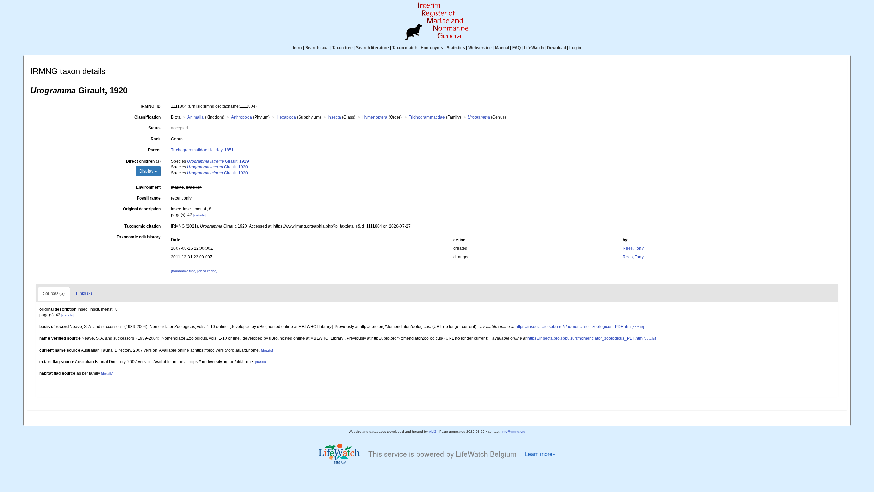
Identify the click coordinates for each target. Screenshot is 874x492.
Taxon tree (342, 47)
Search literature (372, 47)
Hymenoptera (374, 117)
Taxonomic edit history (139, 237)
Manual (502, 47)
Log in (575, 47)
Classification (147, 117)
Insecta (334, 117)
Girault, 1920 (217, 167)
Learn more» (540, 454)
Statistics (456, 47)
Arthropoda (241, 117)
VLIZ (432, 431)
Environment (148, 187)
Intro (297, 47)
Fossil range (149, 198)
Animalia (195, 117)
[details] (199, 215)
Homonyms (432, 47)
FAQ (516, 47)
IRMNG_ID (151, 106)
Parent (154, 150)
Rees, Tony (633, 248)
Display (146, 171)
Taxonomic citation (142, 226)
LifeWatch (534, 47)
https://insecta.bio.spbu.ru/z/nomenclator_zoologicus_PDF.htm (573, 326)
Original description (142, 209)
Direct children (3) (143, 161)
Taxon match (404, 47)
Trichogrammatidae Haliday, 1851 (202, 150)
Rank (156, 139)
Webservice (480, 47)
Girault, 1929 (218, 161)
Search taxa (317, 47)
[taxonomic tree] (184, 271)
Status (154, 128)
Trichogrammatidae (427, 117)
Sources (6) (54, 293)
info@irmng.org (513, 431)
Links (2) (84, 293)
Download (556, 47)
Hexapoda (286, 117)
